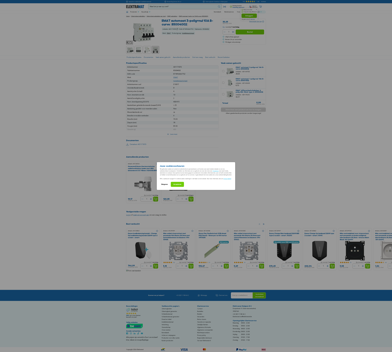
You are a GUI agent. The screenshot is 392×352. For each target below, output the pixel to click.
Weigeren (164, 184)
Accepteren (177, 184)
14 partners (215, 171)
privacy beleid (227, 178)
